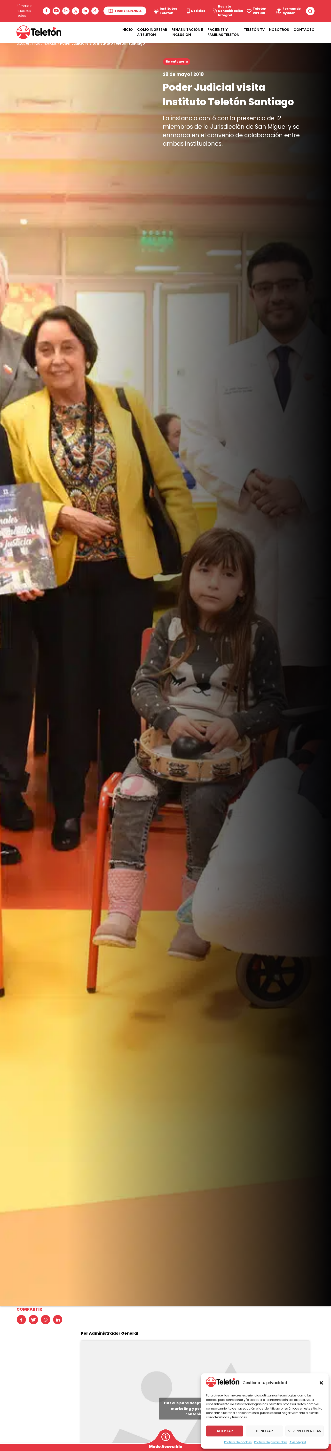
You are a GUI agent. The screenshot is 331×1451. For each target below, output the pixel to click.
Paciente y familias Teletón (223, 32)
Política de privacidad (270, 1442)
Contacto (304, 29)
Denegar (264, 1431)
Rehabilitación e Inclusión (187, 32)
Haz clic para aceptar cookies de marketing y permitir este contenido (195, 1408)
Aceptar (225, 1431)
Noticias (50, 43)
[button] (321, 1382)
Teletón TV (254, 29)
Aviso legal (298, 1442)
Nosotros (279, 29)
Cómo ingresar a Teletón (152, 32)
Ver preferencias (304, 1431)
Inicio (127, 29)
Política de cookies (238, 1442)
